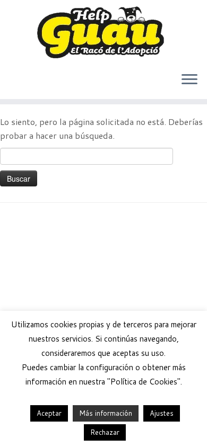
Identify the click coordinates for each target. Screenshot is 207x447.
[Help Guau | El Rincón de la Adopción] (103, 31)
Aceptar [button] (49, 413)
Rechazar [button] (104, 432)
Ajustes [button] (162, 413)
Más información (105, 413)
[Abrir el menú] (189, 80)
